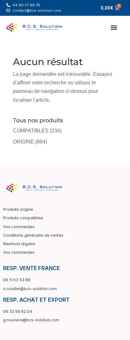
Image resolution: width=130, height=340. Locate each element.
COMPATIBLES (31, 130)
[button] (114, 27)
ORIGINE (23, 141)
